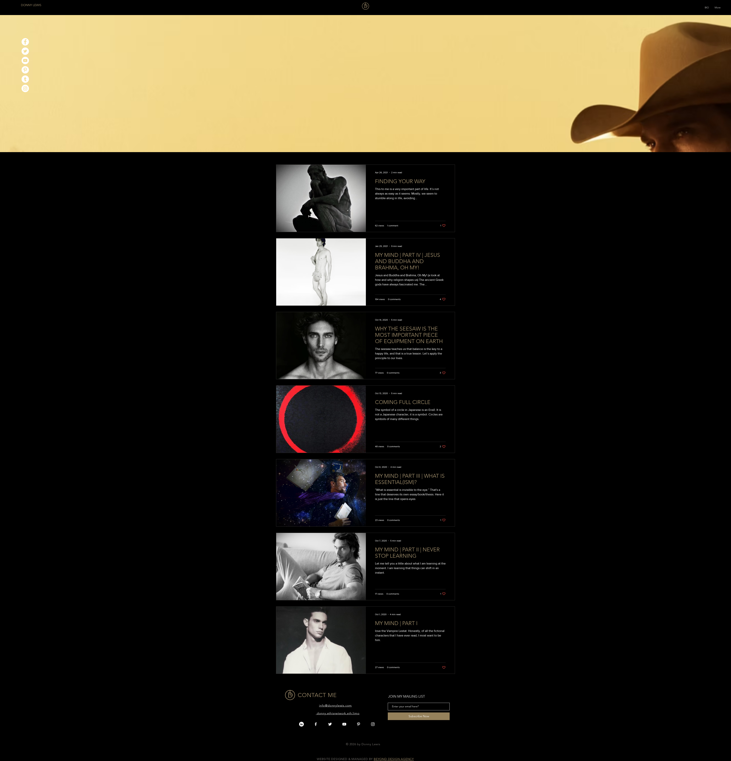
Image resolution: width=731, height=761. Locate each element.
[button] (707, 6)
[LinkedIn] (301, 724)
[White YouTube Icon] (344, 724)
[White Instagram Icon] (372, 724)
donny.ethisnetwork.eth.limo (338, 713)
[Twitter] (25, 51)
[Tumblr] (25, 79)
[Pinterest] (25, 69)
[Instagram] (25, 88)
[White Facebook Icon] (315, 724)
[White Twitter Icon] (330, 724)
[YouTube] (25, 60)
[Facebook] (25, 42)
